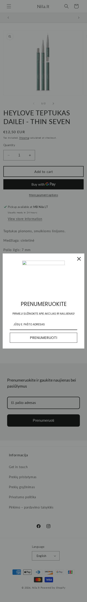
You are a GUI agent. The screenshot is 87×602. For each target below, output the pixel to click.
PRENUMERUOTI (43, 337)
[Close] (79, 258)
